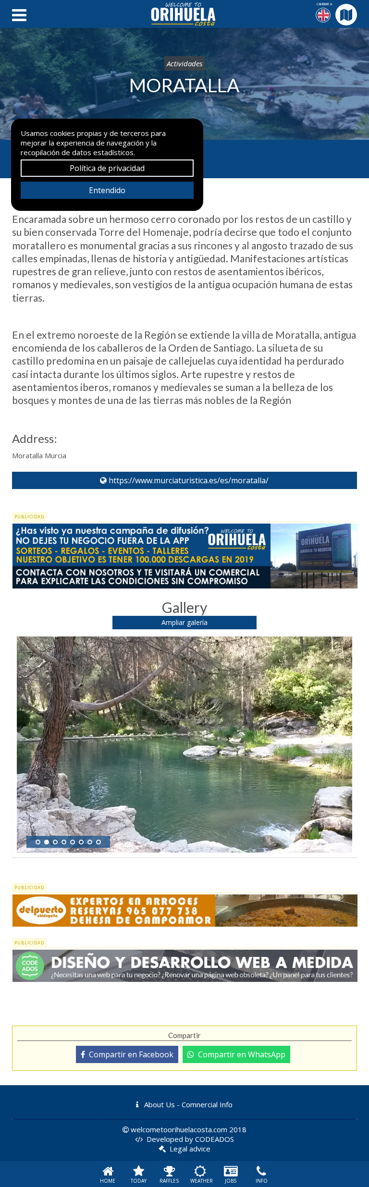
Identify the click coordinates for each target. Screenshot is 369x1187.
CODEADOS (214, 1139)
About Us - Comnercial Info (187, 1104)
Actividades (184, 63)
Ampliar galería (184, 622)
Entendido (107, 190)
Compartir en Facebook (129, 1054)
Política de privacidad (107, 168)
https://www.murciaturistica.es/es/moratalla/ (188, 480)
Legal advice (190, 1148)
